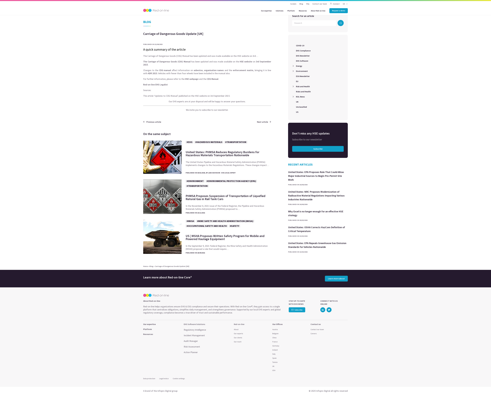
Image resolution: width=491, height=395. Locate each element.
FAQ (307, 4)
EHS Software (302, 61)
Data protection (149, 378)
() (167, 61)
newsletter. (223, 109)
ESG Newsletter (303, 76)
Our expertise (266, 11)
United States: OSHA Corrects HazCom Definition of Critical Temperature (316, 229)
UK (297, 101)
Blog (301, 4)
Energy (299, 66)
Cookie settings (179, 378)
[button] (484, 387)
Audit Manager (191, 341)
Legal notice (164, 378)
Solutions (279, 11)
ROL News (300, 96)
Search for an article (303, 16)
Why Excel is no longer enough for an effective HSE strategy (315, 213)
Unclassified (301, 107)
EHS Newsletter (303, 55)
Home (145, 266)
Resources (303, 11)
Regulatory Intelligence (195, 329)
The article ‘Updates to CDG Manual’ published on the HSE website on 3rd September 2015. (186, 95)
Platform (291, 11)
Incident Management (194, 335)
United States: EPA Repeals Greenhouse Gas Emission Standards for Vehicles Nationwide (317, 245)
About (236, 329)
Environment (302, 71)
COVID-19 (300, 45)
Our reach (237, 342)
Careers (293, 4)
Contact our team (319, 4)
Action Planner (191, 352)
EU (297, 81)
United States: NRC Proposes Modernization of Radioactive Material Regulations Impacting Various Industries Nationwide (316, 195)
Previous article (153, 121)
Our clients (238, 337)
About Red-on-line (318, 11)
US (297, 112)
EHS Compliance (303, 50)
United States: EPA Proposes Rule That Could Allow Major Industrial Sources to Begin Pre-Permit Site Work (316, 175)
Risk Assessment (192, 346)
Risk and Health (303, 86)
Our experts (238, 333)
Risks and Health (303, 91)
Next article (262, 121)
